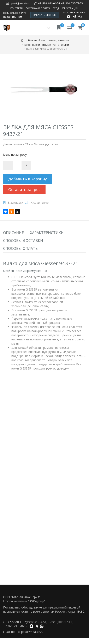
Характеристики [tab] (47, 232)
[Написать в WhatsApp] (80, 17)
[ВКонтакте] (5, 211)
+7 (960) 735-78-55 (72, 3)
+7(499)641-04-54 (34, 622)
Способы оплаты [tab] (20, 248)
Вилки (65, 45)
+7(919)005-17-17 (60, 622)
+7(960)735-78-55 (15, 626)
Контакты (16, 8)
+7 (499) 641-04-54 (49, 3)
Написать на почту (14, 12)
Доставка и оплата (38, 8)
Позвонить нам (12, 16)
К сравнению (40, 202)
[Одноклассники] (11, 211)
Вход (56, 8)
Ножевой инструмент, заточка (48, 40)
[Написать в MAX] (68, 17)
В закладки (15, 202)
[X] (17, 211)
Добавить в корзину (27, 178)
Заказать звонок (44, 14)
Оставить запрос (24, 189)
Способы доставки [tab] (23, 240)
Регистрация (69, 8)
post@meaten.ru (21, 3)
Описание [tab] (13, 232)
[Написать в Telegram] (74, 17)
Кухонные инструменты (40, 45)
